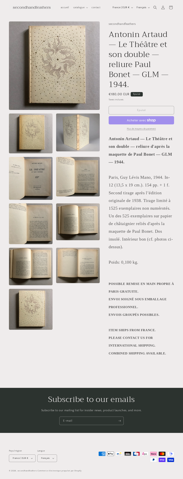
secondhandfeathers (27, 471)
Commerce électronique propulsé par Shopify (59, 471)
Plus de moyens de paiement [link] (141, 129)
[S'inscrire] (119, 421)
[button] (80, 7)
